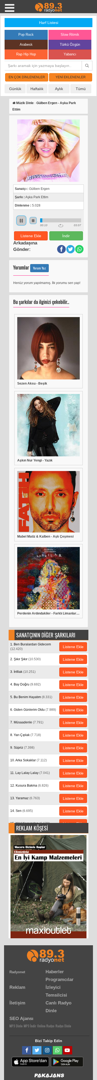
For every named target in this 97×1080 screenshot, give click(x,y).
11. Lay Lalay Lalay (30, 773)
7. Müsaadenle (26, 722)
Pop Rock (26, 35)
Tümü (81, 89)
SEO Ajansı (21, 1018)
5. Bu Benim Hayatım (31, 697)
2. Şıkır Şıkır (25, 659)
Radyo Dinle (63, 1026)
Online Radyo (45, 1026)
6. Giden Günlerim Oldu (33, 710)
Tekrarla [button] (60, 225)
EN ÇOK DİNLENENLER (27, 77)
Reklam (17, 987)
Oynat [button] (21, 220)
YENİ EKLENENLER (71, 77)
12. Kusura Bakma (29, 785)
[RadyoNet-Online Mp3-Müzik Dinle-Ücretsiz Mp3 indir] (48, 7)
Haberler (55, 971)
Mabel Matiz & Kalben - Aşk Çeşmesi (45, 536)
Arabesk (26, 44)
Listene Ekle (30, 236)
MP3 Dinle (16, 1026)
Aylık (59, 89)
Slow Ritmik (70, 35)
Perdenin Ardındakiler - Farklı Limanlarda (48, 613)
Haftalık (36, 89)
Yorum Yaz (39, 268)
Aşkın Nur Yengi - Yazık (35, 460)
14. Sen (21, 811)
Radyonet (17, 972)
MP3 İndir (30, 1026)
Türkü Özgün (70, 44)
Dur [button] (33, 220)
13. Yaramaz (25, 798)
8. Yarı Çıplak (25, 735)
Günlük (15, 89)
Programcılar (60, 979)
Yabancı (70, 54)
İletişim (17, 1003)
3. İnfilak (23, 672)
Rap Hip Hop (26, 54)
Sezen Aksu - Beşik (32, 383)
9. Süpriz (22, 747)
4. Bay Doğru (25, 684)
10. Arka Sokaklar (28, 760)
